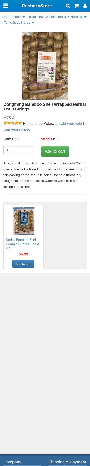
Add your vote (70, 123)
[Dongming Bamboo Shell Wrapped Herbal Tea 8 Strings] (45, 66)
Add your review (16, 130)
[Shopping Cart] (77, 6)
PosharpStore (37, 5)
